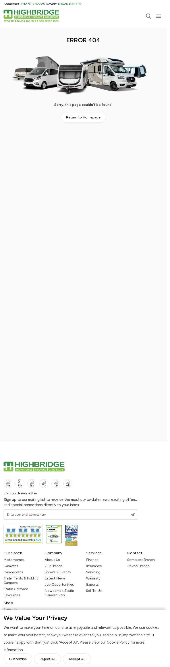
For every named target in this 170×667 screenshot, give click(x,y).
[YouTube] (43, 483)
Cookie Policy (118, 642)
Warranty (93, 578)
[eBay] (67, 483)
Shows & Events (58, 572)
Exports (92, 584)
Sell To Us (94, 591)
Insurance (94, 566)
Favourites (12, 595)
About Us (52, 560)
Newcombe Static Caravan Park (59, 593)
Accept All (76, 659)
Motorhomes (14, 560)
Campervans (13, 572)
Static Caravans (16, 589)
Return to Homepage (83, 117)
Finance (92, 560)
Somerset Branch (141, 560)
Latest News (55, 578)
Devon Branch (138, 566)
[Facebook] (8, 483)
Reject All (48, 659)
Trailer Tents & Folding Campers (21, 580)
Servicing (93, 572)
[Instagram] (31, 483)
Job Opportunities (59, 584)
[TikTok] (55, 483)
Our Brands (53, 566)
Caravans (11, 566)
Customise (18, 659)
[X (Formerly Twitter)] (19, 483)
